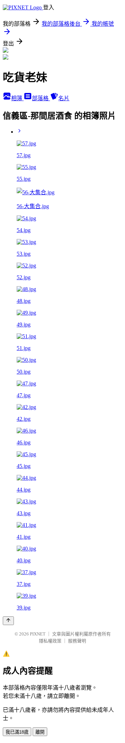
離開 (39, 732)
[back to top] (8, 620)
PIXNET (37, 634)
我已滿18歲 (17, 732)
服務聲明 (77, 640)
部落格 (41, 98)
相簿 (17, 98)
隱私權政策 (50, 640)
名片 (63, 98)
